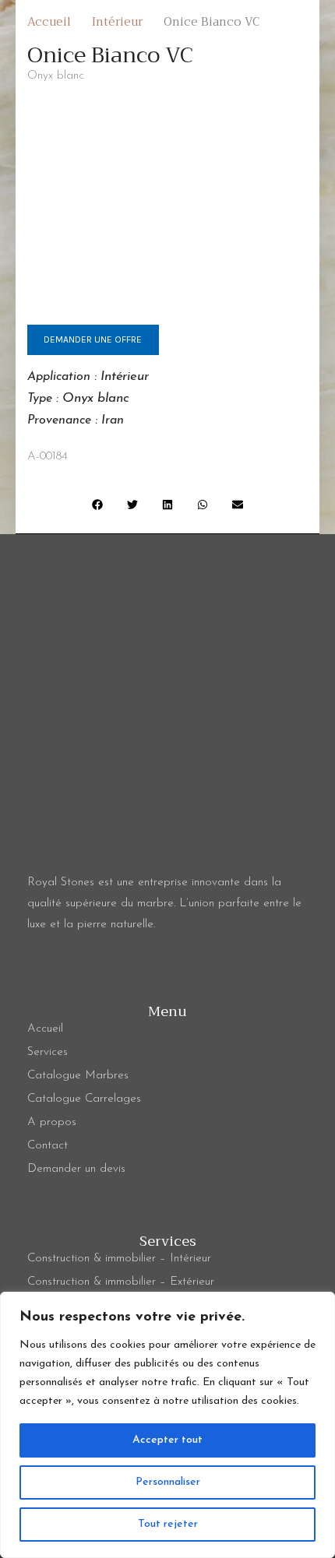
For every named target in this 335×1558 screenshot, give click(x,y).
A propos (51, 1122)
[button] (97, 504)
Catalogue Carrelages (84, 1099)
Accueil (45, 1029)
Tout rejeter (168, 1524)
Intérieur (124, 376)
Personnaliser (168, 1482)
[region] (167, 1425)
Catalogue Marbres (78, 1075)
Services (47, 1052)
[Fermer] (318, 1305)
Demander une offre (93, 339)
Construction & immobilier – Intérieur (119, 1258)
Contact (47, 1146)
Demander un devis (76, 1169)
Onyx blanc (95, 398)
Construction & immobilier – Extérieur (120, 1282)
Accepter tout (167, 1440)
